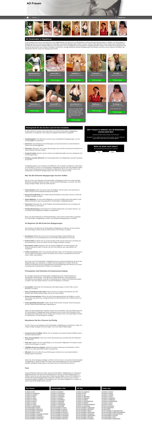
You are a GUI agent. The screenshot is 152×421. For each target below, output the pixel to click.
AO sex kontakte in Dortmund (34, 418)
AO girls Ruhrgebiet (108, 407)
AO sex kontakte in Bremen (58, 410)
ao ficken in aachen (31, 395)
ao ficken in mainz (30, 398)
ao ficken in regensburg (57, 404)
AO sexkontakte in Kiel (109, 417)
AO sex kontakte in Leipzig (58, 409)
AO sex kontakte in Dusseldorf (34, 417)
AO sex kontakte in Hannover (59, 414)
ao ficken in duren (107, 403)
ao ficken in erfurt (30, 396)
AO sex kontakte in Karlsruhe (85, 414)
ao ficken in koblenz (82, 403)
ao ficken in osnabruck (57, 396)
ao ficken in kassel (31, 401)
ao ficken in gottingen (82, 398)
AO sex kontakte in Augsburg (85, 418)
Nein (112, 152)
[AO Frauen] (27, 17)
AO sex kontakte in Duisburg (59, 417)
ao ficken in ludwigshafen (109, 401)
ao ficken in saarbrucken (32, 406)
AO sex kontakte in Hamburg (34, 410)
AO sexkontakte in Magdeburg (111, 418)
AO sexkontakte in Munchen (33, 409)
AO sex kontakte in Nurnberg (59, 415)
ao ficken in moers (107, 393)
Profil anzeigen (34, 80)
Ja (99, 152)
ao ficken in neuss (107, 396)
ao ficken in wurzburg (82, 391)
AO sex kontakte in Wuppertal (85, 407)
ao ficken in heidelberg (57, 399)
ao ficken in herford (107, 395)
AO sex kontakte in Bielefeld (85, 409)
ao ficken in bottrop (82, 399)
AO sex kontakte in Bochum (59, 418)
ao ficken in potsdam (56, 391)
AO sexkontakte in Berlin (32, 407)
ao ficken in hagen (30, 403)
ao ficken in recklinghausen (84, 401)
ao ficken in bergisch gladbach (85, 404)
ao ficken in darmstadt (57, 401)
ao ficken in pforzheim (108, 398)
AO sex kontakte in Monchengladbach (113, 412)
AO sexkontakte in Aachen (110, 415)
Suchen (34, 17)
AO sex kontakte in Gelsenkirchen (112, 410)
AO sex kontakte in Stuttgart (33, 415)
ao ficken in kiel (30, 391)
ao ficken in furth (81, 393)
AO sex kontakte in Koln (32, 412)
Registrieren (121, 17)
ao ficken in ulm (81, 395)
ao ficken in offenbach (83, 396)
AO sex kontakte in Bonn (83, 410)
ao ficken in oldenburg (57, 395)
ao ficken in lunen (107, 404)
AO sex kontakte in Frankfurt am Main (36, 414)
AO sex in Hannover (108, 406)
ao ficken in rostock (31, 399)
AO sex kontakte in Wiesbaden (85, 415)
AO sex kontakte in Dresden (59, 412)
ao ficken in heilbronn (108, 399)
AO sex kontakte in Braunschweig (112, 414)
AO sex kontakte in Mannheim (85, 412)
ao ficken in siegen (107, 391)
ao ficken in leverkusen (57, 393)
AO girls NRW (106, 409)
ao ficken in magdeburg (32, 393)
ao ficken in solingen (56, 398)
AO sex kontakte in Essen (58, 407)
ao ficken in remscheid (83, 406)
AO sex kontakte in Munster (84, 417)
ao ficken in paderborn (57, 403)
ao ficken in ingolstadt (57, 406)
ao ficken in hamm (30, 404)
